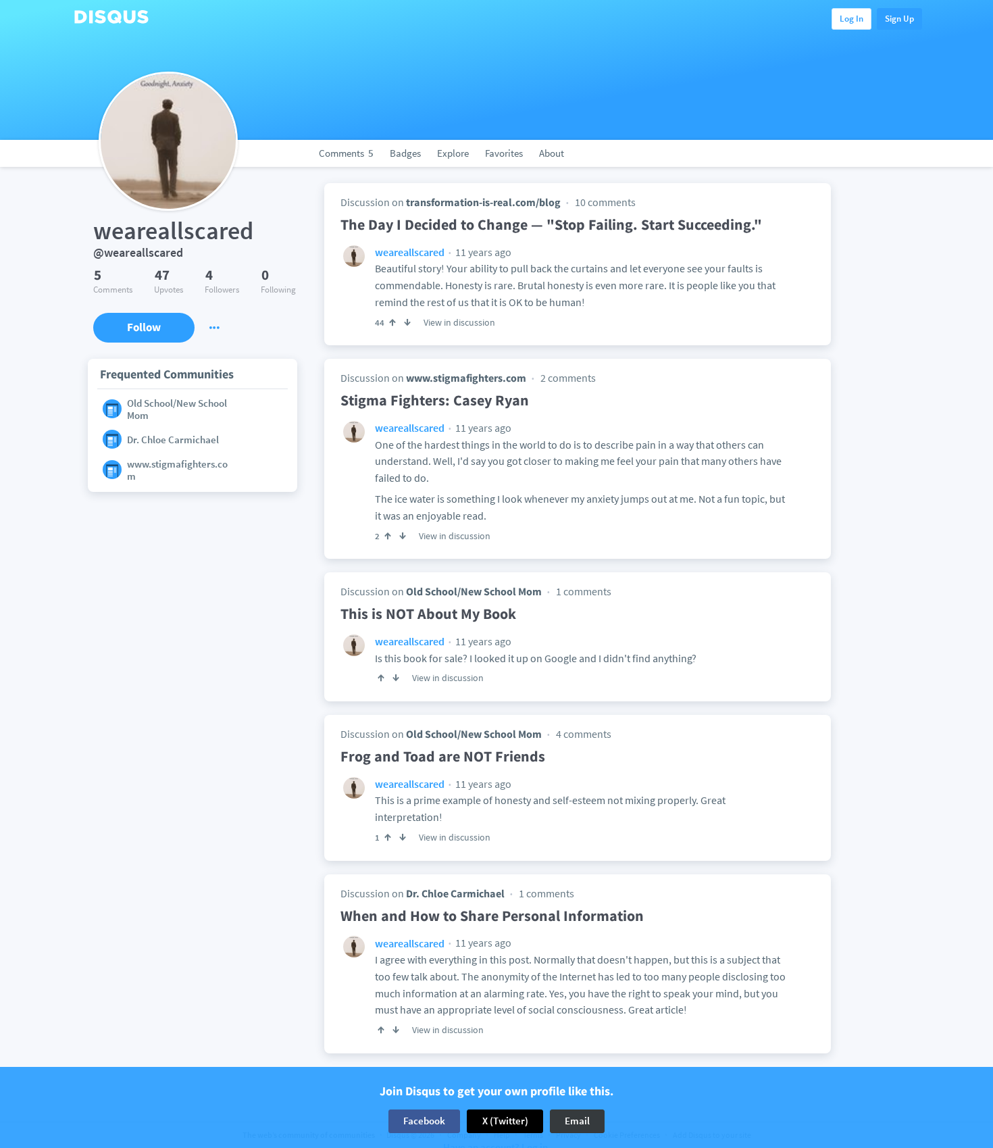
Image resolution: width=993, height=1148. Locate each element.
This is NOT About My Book (428, 613)
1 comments (583, 591)
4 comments (583, 734)
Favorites (504, 153)
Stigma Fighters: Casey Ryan (434, 400)
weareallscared (409, 252)
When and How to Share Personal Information (492, 915)
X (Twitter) (505, 1120)
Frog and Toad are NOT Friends (442, 756)
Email (577, 1120)
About (551, 153)
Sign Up (899, 18)
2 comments (568, 377)
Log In (851, 18)
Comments (346, 153)
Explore (453, 153)
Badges (405, 153)
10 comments (605, 202)
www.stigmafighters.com (466, 377)
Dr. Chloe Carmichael (455, 893)
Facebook (424, 1120)
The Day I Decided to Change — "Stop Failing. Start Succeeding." (551, 224)
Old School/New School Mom (474, 591)
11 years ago (482, 252)
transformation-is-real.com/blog (483, 202)
